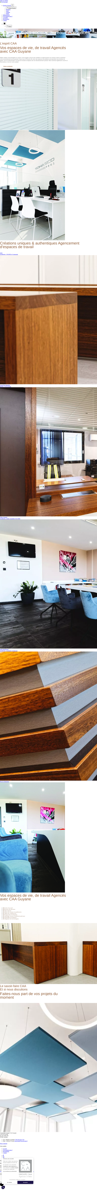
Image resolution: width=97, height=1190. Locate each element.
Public (7, 13)
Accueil (5, 1148)
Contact (5, 20)
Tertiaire (8, 12)
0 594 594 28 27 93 (19, 1139)
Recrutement (6, 19)
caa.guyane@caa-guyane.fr (20, 1141)
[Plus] (4, 23)
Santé (7, 11)
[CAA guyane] (4, 2)
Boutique (8, 9)
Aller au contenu (4, 0)
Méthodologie (6, 15)
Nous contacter (3, 1143)
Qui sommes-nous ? (8, 16)
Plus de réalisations (4, 781)
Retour (9, 26)
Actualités (5, 17)
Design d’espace (7, 5)
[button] (1, 1184)
